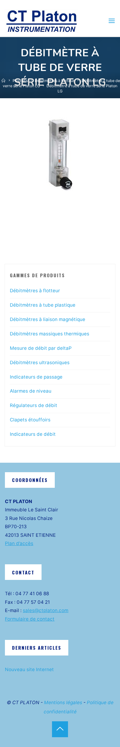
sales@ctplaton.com (45, 610)
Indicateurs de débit (33, 434)
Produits (20, 80)
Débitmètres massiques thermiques (49, 334)
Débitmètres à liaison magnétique (47, 319)
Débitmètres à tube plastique (42, 305)
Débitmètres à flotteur (54, 80)
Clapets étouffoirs (30, 420)
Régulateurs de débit (33, 405)
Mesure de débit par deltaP (41, 348)
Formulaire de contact (29, 619)
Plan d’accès (19, 543)
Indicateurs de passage (36, 377)
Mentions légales (63, 702)
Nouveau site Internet (29, 669)
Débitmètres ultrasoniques (40, 362)
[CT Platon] (41, 21)
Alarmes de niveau (30, 391)
